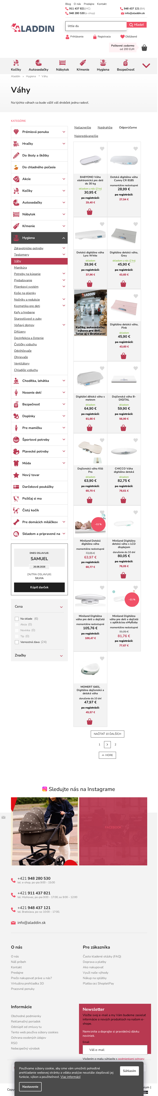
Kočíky (26, 191)
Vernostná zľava (32, 642)
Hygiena (27, 238)
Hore (107, 755)
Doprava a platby (93, 962)
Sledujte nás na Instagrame (80, 789)
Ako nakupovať (92, 967)
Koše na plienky (23, 293)
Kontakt (100, 4)
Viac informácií (69, 1077)
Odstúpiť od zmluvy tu (24, 1027)
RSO (12, 1043)
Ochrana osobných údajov (27, 1038)
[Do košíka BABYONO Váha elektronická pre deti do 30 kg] (89, 210)
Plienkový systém (25, 287)
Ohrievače (19, 357)
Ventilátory (20, 363)
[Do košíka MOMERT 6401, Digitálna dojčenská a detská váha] (89, 720)
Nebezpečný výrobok (23, 1048)
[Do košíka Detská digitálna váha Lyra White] (89, 282)
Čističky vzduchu (24, 344)
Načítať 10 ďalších (106, 734)
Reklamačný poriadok (24, 1021)
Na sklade (28, 619)
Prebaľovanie (22, 280)
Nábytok (27, 214)
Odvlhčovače (21, 351)
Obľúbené (130, 36)
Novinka (26, 630)
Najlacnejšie (81, 127)
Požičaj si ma (30, 498)
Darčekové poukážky (36, 487)
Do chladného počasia (37, 167)
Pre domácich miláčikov (38, 522)
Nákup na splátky (93, 978)
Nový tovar (29, 475)
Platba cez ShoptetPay (97, 983)
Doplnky (27, 416)
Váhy (16, 261)
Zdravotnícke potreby (27, 248)
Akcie (25, 179)
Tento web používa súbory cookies (33, 1032)
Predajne (87, 4)
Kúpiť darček (38, 587)
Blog (67, 4)
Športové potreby (34, 439)
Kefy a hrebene (23, 312)
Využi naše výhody (94, 973)
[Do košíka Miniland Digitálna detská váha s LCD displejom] (122, 574)
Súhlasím (128, 1071)
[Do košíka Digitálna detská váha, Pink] (123, 355)
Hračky (26, 143)
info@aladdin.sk (30, 922)
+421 (32, 878)
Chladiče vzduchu (24, 370)
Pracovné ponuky (21, 989)
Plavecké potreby (34, 451)
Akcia (25, 625)
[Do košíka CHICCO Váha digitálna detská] (122, 499)
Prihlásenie (75, 36)
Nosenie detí (30, 392)
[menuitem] (14, 66)
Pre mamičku (30, 428)
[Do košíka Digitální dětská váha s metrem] (89, 427)
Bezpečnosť (29, 404)
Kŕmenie (27, 226)
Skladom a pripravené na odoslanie (40, 536)
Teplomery (20, 255)
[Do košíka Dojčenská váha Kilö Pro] (89, 499)
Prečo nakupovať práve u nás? (29, 978)
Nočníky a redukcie (25, 300)
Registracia (102, 36)
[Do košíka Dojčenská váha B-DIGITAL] (122, 427)
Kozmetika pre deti (26, 306)
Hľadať (137, 25)
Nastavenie (29, 1087)
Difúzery (18, 332)
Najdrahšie (103, 127)
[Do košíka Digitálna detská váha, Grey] (122, 282)
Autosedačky (30, 202)
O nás (76, 4)
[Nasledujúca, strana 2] (106, 744)
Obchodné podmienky (24, 1016)
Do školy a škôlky (34, 155)
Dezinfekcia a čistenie (27, 338)
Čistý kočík (29, 510)
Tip (23, 636)
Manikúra (19, 268)
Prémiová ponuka (34, 132)
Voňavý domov (23, 325)
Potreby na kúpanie (26, 274)
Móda (25, 463)
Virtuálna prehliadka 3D (25, 983)
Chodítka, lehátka (34, 381)
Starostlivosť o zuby (26, 319)
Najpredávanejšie (85, 136)
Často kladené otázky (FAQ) (101, 956)
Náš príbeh (16, 962)
